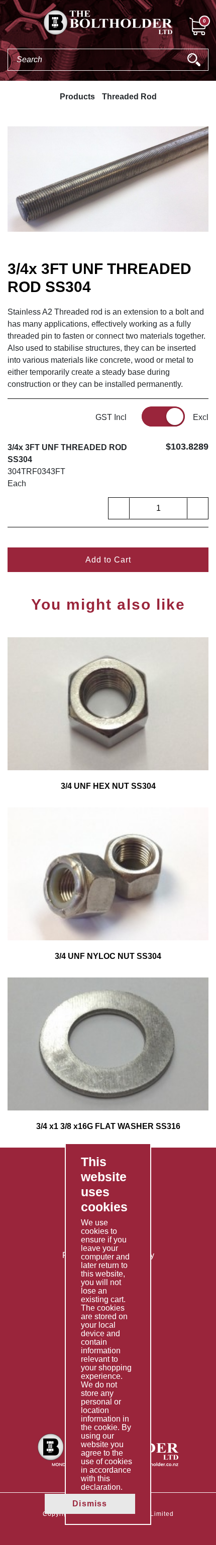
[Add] (197, 508)
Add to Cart (108, 559)
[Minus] (119, 508)
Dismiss (89, 1503)
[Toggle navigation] (8, 25)
